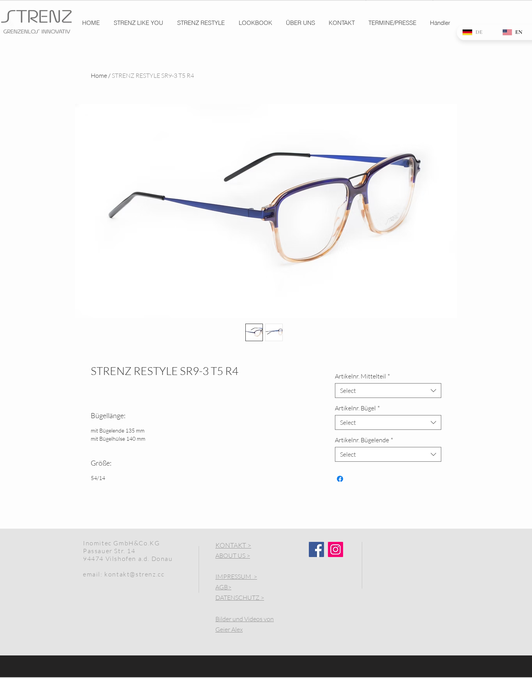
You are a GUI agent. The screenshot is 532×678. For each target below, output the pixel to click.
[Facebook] (316, 549)
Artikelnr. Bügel (357, 408)
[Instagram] (335, 549)
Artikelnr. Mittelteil (362, 376)
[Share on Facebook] (340, 479)
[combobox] (388, 390)
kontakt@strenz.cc (134, 574)
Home (99, 75)
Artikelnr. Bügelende (364, 440)
